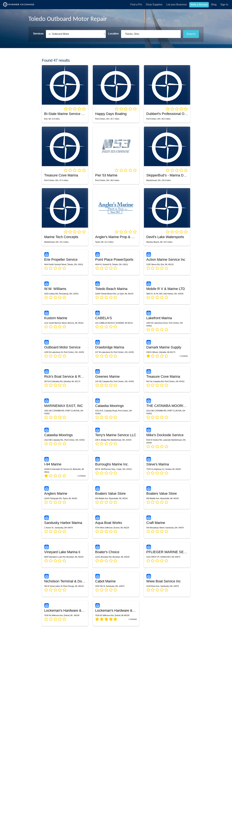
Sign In (224, 4)
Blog (214, 4)
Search (191, 34)
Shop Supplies (154, 4)
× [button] (50, 34)
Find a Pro (136, 4)
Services (38, 33)
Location (113, 33)
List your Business (176, 4)
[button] (76, 34)
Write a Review (199, 4)
